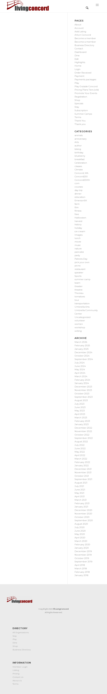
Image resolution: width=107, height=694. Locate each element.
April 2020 (80, 537)
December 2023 (83, 386)
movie (78, 241)
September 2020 (84, 520)
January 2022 (82, 465)
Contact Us (18, 677)
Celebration (81, 162)
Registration (81, 96)
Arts (77, 142)
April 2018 (80, 565)
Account (79, 28)
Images (78, 235)
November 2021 (83, 472)
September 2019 (83, 561)
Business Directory (84, 45)
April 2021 (80, 496)
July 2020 (80, 527)
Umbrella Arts (82, 306)
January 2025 (82, 349)
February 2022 (82, 462)
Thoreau (79, 293)
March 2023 (81, 417)
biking (78, 149)
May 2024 (80, 369)
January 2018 (81, 575)
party (77, 255)
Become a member (85, 38)
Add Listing (80, 31)
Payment (79, 76)
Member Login (20, 667)
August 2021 (81, 482)
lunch (78, 238)
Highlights (80, 62)
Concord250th (82, 180)
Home (78, 65)
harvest (78, 221)
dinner (78, 193)
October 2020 (82, 517)
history (78, 224)
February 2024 (82, 380)
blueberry (80, 156)
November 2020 (83, 513)
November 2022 (83, 431)
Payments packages (85, 79)
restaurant (80, 269)
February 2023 (82, 421)
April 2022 (80, 455)
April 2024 (80, 373)
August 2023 (81, 400)
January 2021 (81, 506)
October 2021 (82, 476)
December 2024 (83, 352)
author (78, 145)
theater (78, 286)
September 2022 (84, 438)
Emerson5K (81, 200)
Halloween (80, 217)
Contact (79, 48)
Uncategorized (82, 317)
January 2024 (82, 383)
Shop (77, 100)
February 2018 (82, 572)
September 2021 (83, 479)
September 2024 (84, 359)
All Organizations (21, 632)
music (78, 245)
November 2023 (83, 390)
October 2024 (82, 355)
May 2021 (79, 493)
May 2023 (80, 410)
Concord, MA (81, 173)
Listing (16, 670)
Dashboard (80, 52)
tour (77, 300)
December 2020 (83, 510)
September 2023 (84, 397)
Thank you (80, 124)
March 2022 (81, 458)
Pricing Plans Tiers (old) (87, 89)
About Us (17, 680)
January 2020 (82, 548)
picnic (78, 265)
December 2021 (83, 469)
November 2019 (83, 554)
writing (78, 331)
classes (78, 166)
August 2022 (81, 441)
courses (79, 186)
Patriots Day (81, 259)
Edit (77, 59)
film (77, 207)
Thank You (80, 120)
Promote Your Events (86, 93)
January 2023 (82, 424)
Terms (78, 117)
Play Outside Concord (86, 86)
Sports (78, 276)
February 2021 (82, 503)
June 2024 (80, 366)
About (78, 24)
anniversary (81, 138)
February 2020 (82, 544)
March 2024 (81, 376)
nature (78, 248)
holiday (78, 228)
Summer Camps (83, 114)
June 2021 (80, 489)
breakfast (80, 159)
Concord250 (81, 176)
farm (77, 204)
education (80, 197)
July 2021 (79, 486)
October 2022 (82, 434)
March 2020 (81, 541)
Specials (79, 103)
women (79, 324)
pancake (79, 252)
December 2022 (83, 427)
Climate (79, 169)
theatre (78, 289)
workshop (80, 327)
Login (77, 69)
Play (77, 83)
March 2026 (81, 342)
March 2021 (81, 500)
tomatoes (80, 296)
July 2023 (79, 404)
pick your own (82, 262)
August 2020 (81, 524)
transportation (82, 303)
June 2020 (80, 530)
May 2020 (80, 534)
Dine (77, 55)
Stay (77, 107)
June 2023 (80, 407)
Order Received (83, 72)
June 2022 (80, 448)
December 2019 (83, 551)
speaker (79, 272)
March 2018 (81, 568)
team (77, 283)
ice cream (80, 231)
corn (77, 183)
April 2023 (80, 414)
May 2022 (80, 451)
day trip (78, 190)
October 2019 (82, 558)
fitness (78, 210)
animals (79, 135)
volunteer (80, 320)
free (77, 214)
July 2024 (80, 362)
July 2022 (79, 445)
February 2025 (82, 345)
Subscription (81, 110)
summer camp (82, 279)
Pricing (16, 673)
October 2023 (82, 393)
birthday (79, 152)
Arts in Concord (83, 35)
